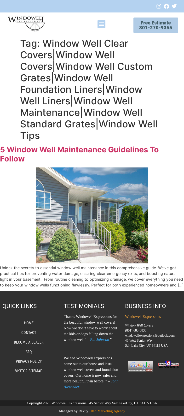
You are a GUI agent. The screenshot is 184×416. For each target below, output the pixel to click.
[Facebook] (166, 6)
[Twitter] (174, 6)
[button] (101, 24)
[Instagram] (158, 6)
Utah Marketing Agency (107, 411)
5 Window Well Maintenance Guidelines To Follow (79, 154)
